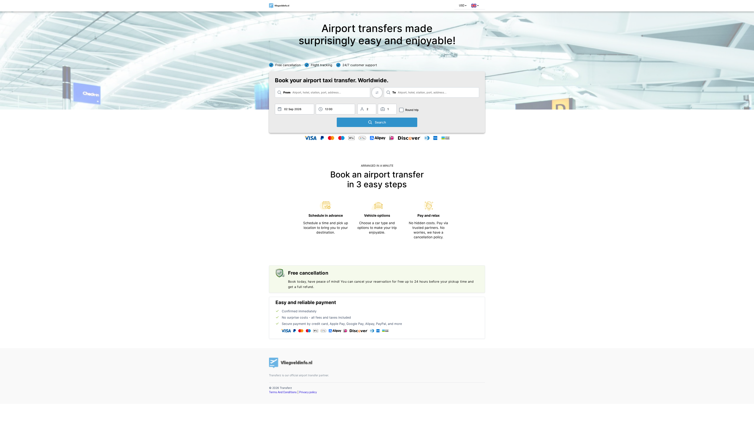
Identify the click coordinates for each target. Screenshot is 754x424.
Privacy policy (308, 392)
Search (380, 122)
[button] (463, 5)
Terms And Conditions (283, 392)
